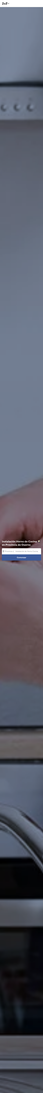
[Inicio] (5, 3)
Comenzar (21, 557)
